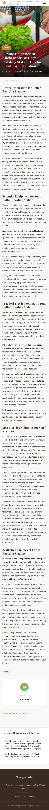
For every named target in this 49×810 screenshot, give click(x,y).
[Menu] (44, 3)
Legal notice (20, 796)
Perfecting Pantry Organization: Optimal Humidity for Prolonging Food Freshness (22, 755)
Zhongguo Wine (24, 777)
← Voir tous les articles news (14, 713)
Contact (31, 796)
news (6, 48)
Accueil (5, 81)
